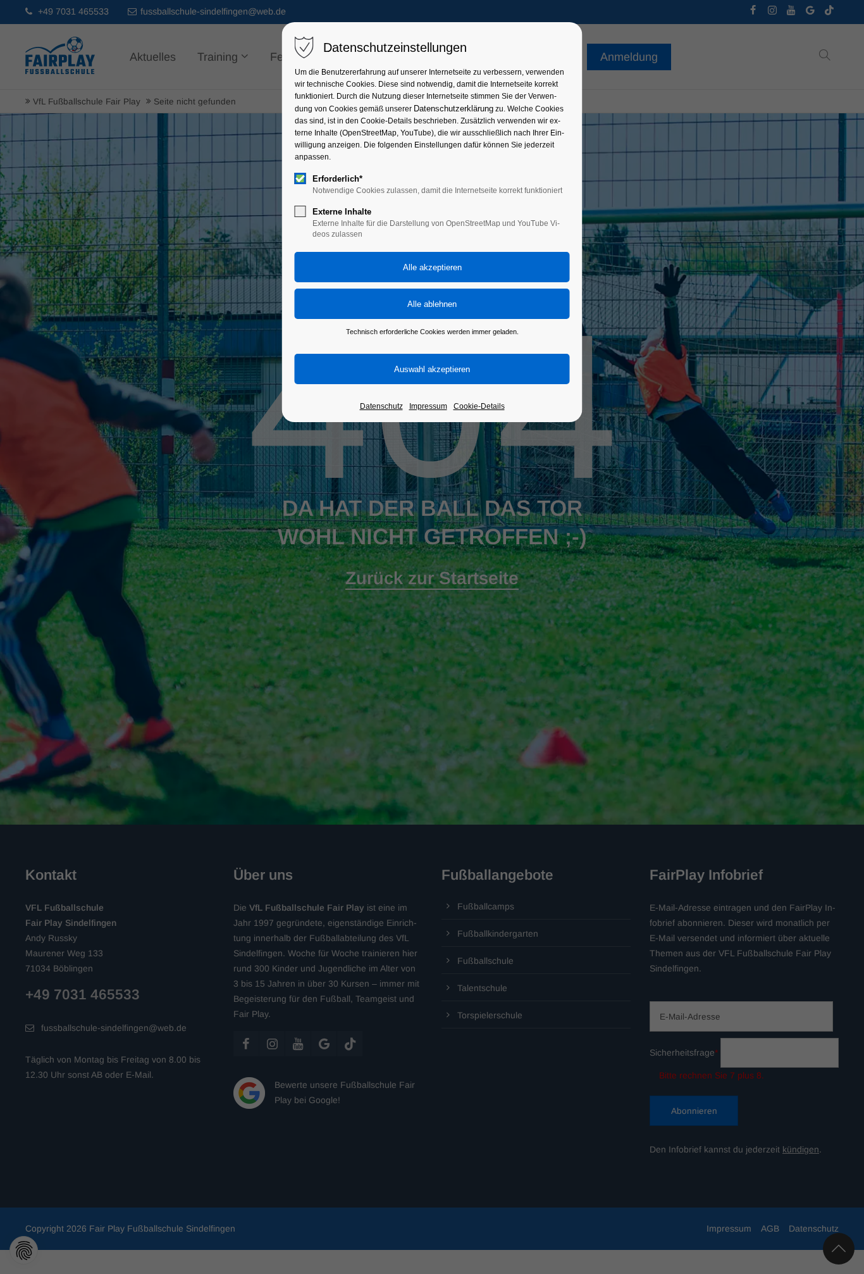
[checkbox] (300, 178)
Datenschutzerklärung (453, 108)
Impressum (428, 406)
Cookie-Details (479, 406)
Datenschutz (381, 406)
